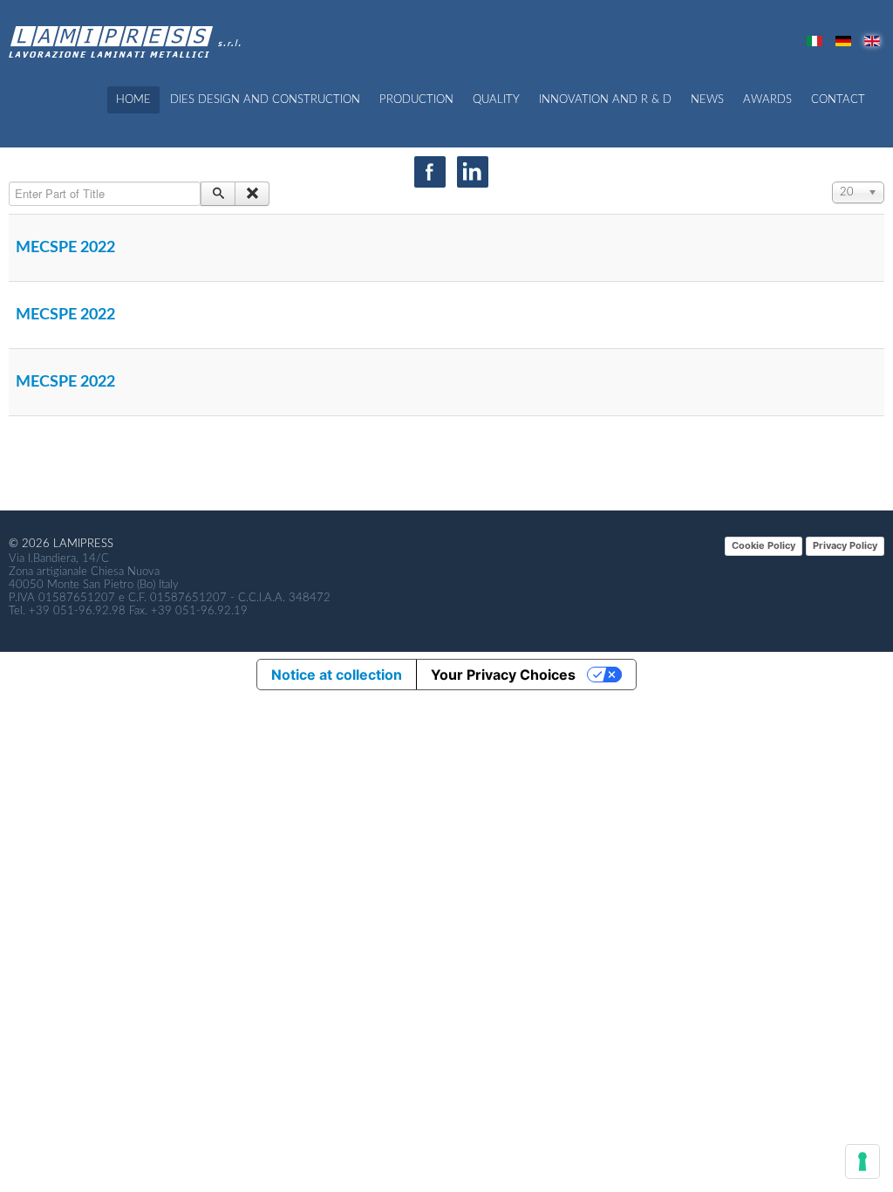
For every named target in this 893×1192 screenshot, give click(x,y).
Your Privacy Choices (503, 674)
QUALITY (496, 99)
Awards (767, 99)
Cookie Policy (763, 545)
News (707, 99)
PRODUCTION (416, 99)
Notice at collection (336, 674)
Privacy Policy (845, 545)
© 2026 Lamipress (61, 544)
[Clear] (252, 194)
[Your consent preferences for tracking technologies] (862, 1161)
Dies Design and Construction (265, 99)
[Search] (218, 194)
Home (133, 99)
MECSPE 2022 (65, 248)
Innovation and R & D (605, 99)
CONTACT (838, 99)
